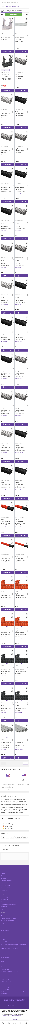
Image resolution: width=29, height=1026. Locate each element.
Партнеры (3, 883)
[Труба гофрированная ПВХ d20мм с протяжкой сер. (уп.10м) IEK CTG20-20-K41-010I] (7, 285)
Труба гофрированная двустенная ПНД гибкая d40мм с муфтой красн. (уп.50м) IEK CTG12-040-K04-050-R (20, 559)
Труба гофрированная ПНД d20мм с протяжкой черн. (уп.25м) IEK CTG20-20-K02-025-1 (20, 337)
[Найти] (24, 2)
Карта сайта (4, 909)
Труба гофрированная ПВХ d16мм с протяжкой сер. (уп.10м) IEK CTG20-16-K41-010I (6, 448)
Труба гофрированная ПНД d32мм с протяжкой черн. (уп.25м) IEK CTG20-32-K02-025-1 (20, 114)
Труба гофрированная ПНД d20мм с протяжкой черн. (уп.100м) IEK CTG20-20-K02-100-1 (20, 300)
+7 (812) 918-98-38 (5, 989)
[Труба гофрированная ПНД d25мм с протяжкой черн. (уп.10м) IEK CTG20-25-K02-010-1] (7, 211)
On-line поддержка (6, 897)
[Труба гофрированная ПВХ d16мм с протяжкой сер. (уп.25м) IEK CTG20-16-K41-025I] (21, 396)
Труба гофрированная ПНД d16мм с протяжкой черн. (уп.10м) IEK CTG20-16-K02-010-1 (20, 485)
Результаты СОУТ (5, 888)
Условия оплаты (5, 899)
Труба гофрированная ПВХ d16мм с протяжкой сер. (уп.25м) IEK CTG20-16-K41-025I (20, 411)
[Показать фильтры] (27, 14)
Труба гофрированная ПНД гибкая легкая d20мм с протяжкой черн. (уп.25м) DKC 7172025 (20, 670)
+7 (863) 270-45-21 (5, 969)
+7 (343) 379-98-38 (5, 957)
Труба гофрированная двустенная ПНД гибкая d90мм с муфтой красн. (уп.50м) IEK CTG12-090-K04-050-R (6, 522)
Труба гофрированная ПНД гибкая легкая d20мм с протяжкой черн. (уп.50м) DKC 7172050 (6, 670)
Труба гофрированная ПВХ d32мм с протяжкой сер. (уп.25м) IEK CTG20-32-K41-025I (20, 77)
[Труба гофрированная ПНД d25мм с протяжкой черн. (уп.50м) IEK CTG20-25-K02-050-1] (7, 174)
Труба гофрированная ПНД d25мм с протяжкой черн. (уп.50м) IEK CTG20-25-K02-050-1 (6, 188)
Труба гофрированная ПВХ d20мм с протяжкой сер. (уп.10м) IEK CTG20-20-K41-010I (6, 300)
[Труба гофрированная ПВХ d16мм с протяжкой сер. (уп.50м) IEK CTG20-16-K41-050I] (7, 396)
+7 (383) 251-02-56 (5, 979)
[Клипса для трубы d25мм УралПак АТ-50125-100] (7, 24)
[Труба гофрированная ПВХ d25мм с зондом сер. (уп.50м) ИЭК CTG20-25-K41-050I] (21, 24)
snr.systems (4, 928)
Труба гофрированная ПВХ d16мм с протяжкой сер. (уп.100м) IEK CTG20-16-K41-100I (20, 374)
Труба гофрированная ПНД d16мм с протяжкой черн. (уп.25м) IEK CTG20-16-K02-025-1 (6, 485)
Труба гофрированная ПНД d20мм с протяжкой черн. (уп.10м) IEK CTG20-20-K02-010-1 (6, 374)
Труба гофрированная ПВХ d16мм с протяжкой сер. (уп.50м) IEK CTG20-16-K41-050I (6, 411)
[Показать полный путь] (3, 6)
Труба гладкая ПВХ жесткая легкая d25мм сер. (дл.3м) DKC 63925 (20, 744)
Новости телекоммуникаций (8, 918)
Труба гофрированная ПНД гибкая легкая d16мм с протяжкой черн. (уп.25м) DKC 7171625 (20, 707)
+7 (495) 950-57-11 (5, 939)
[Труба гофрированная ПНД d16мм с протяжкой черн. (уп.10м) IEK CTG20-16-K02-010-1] (21, 470)
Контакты (3, 878)
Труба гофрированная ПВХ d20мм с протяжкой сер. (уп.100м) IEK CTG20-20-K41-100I (20, 225)
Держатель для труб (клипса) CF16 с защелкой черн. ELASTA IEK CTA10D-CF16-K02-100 (6, 77)
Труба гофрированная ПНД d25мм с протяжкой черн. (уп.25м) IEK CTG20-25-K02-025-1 (20, 188)
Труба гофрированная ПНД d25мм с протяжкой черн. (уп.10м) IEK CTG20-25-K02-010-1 (6, 225)
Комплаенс (4, 906)
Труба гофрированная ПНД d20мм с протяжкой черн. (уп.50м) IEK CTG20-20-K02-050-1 (6, 337)
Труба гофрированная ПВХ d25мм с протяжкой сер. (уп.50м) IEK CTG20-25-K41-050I (6, 151)
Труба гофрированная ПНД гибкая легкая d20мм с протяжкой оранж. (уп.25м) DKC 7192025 (20, 596)
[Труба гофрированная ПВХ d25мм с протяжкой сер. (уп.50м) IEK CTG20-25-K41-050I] (7, 137)
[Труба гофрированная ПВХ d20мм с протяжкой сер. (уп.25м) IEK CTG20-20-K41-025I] (21, 248)
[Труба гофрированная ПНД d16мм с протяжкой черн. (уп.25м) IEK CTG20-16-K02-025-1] (7, 470)
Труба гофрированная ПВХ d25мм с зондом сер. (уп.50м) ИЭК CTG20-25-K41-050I (20, 38)
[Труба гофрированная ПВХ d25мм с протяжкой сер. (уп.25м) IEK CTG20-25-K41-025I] (21, 137)
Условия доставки (5, 902)
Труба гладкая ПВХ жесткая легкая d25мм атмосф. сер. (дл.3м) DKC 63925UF (6, 744)
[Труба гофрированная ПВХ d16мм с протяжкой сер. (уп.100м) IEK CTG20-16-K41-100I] (21, 359)
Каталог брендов (5, 885)
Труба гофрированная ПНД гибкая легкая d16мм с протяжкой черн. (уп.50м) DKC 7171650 (6, 707)
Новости (3, 873)
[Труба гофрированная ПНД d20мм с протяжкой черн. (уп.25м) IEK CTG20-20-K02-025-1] (21, 322)
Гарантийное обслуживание (8, 904)
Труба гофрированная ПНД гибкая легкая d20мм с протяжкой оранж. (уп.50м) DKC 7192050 (6, 596)
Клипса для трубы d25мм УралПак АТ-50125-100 (6, 37)
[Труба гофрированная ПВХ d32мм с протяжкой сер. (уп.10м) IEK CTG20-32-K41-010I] (7, 100)
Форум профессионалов (7, 920)
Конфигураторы (5, 930)
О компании (4, 871)
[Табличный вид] (2, 14)
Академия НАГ (4, 923)
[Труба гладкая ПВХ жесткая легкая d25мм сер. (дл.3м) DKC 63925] (21, 730)
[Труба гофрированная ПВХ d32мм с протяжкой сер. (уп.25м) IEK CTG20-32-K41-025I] (21, 61)
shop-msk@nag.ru (5, 942)
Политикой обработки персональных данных (11, 1015)
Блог (2, 916)
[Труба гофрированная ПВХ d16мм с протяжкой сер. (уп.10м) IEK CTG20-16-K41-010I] (7, 433)
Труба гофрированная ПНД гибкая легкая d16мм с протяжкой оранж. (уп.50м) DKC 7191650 (6, 633)
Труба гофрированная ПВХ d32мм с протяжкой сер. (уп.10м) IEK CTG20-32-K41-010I (6, 114)
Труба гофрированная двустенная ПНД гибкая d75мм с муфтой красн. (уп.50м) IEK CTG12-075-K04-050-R (20, 522)
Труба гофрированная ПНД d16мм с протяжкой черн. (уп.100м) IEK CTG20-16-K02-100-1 (20, 448)
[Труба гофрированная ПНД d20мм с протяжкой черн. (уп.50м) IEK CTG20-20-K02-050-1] (7, 322)
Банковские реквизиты (7, 880)
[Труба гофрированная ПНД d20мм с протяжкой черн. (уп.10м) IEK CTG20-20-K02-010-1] (7, 359)
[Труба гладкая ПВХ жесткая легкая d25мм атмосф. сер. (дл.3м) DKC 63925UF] (7, 730)
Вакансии (3, 876)
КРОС (2, 925)
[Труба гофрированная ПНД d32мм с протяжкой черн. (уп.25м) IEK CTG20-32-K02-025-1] (21, 100)
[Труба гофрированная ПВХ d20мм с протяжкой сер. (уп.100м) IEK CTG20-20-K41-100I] (21, 211)
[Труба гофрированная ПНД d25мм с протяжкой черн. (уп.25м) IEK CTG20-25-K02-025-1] (21, 174)
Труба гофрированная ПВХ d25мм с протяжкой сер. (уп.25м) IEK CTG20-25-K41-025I (20, 151)
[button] (27, 14)
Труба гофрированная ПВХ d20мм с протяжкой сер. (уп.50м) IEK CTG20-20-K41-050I (6, 262)
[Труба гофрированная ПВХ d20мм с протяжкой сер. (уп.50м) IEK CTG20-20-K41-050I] (7, 248)
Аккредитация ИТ (5, 890)
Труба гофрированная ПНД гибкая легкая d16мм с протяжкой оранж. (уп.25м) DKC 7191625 (20, 633)
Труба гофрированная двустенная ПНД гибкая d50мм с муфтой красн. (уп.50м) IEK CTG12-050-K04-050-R (6, 559)
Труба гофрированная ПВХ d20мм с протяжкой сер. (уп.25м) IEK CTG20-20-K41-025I (20, 262)
